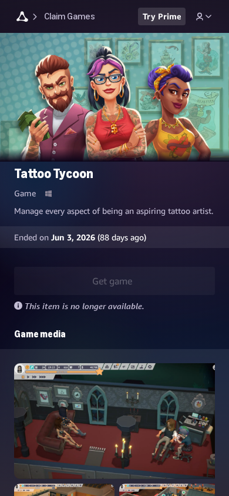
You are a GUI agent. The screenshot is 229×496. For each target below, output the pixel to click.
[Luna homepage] (22, 18)
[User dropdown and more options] (203, 16)
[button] (117, 421)
